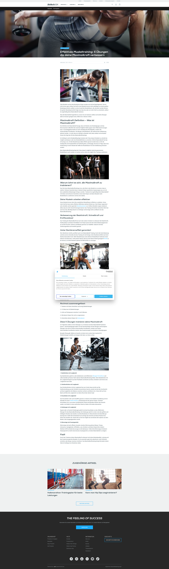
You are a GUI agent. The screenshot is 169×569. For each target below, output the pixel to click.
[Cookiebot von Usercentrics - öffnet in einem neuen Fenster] (107, 272)
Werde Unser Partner (71, 546)
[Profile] (116, 4)
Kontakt (118, 1)
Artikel (80, 1)
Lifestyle (87, 546)
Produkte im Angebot (52, 539)
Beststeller (49, 541)
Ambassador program (109, 1)
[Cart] (119, 4)
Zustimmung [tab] (65, 276)
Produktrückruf (69, 541)
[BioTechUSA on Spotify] (87, 558)
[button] (64, 4)
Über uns (95, 1)
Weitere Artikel (84, 503)
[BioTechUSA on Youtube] (81, 558)
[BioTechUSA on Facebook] (71, 558)
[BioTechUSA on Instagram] (76, 558)
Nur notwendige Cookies (65, 296)
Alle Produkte (50, 546)
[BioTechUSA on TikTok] (97, 558)
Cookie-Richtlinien (69, 292)
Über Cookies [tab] (104, 276)
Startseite (50, 8)
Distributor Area (70, 548)
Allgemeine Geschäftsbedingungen (113, 566)
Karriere (101, 1)
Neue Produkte (50, 543)
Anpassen (83, 296)
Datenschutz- (50, 566)
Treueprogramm (87, 1)
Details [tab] (84, 276)
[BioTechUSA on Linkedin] (92, 558)
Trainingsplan (56, 8)
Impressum (88, 551)
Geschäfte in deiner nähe (113, 540)
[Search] (112, 4)
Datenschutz (59, 292)
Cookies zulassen (103, 296)
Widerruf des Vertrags (71, 543)
